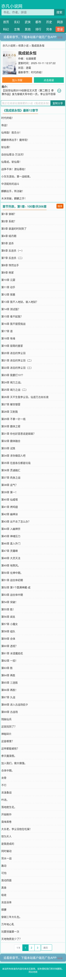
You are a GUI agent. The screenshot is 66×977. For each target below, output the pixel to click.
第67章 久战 (8, 697)
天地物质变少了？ (11, 939)
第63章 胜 (7, 668)
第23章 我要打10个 (12, 375)
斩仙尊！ (6, 147)
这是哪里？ (7, 741)
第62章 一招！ (9, 660)
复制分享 (58, 103)
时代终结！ (37, 72)
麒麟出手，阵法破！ (12, 191)
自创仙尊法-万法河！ (13, 154)
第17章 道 (7, 331)
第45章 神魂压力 (10, 536)
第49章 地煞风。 (10, 565)
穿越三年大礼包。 (11, 917)
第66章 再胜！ (9, 690)
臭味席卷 (6, 821)
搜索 (59, 12)
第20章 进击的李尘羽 (13, 353)
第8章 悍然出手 (10, 265)
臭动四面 (6, 880)
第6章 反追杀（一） (12, 250)
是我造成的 (7, 843)
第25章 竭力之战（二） (14, 389)
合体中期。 (7, 770)
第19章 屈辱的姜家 (12, 345)
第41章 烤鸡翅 (9, 507)
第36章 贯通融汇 (10, 470)
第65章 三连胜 (9, 682)
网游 (60, 22)
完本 (49, 29)
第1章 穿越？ (8, 214)
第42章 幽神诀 (9, 514)
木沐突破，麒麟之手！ (14, 198)
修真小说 (23, 45)
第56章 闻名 (8, 616)
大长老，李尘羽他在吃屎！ (16, 829)
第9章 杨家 (7, 272)
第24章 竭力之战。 (12, 382)
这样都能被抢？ (10, 748)
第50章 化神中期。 (12, 572)
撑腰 (3, 909)
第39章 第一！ (9, 492)
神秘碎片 (6, 734)
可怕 (3, 873)
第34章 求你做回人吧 (13, 455)
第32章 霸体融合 (10, 441)
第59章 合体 (8, 638)
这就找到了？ (9, 726)
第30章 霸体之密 (10, 426)
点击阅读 (49, 80)
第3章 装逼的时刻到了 (14, 228)
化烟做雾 (31, 58)
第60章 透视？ (9, 646)
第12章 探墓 (8, 294)
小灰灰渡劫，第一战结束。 (16, 176)
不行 (3, 785)
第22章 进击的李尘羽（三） (17, 367)
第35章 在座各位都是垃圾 (16, 463)
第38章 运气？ (9, 485)
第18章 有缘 (8, 338)
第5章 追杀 (7, 243)
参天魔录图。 (9, 756)
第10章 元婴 (8, 280)
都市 (38, 22)
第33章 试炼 (8, 448)
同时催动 (6, 851)
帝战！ (5, 125)
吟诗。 (5, 799)
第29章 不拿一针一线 (13, 419)
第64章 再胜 (8, 675)
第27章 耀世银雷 (10, 404)
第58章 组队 (8, 631)
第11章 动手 (8, 287)
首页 (6, 22)
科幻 (6, 29)
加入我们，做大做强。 (14, 763)
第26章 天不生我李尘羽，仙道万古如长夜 (25, 397)
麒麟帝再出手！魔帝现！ (15, 140)
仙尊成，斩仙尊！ (11, 161)
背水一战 (6, 858)
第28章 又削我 (9, 411)
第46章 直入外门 (10, 543)
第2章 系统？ (8, 221)
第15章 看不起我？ (12, 316)
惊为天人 (6, 836)
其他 (28, 29)
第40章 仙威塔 (9, 499)
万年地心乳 (7, 924)
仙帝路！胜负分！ (11, 132)
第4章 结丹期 (8, 236)
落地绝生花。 (9, 807)
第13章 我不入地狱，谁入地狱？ (19, 302)
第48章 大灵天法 (10, 558)
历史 (49, 22)
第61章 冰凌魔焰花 (12, 653)
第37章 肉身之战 (10, 477)
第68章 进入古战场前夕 (14, 704)
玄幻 (17, 22)
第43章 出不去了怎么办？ (16, 521)
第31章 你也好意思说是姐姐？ (18, 433)
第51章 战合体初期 (12, 580)
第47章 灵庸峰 (9, 550)
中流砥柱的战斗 (10, 183)
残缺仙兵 (6, 719)
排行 (38, 29)
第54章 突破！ (9, 602)
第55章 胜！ (8, 609)
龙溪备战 (6, 792)
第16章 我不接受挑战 (13, 323)
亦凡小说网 (11, 6)
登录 (60, 29)
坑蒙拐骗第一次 (10, 931)
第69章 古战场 (9, 712)
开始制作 (6, 814)
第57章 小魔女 (9, 624)
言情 (17, 29)
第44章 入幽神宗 (10, 529)
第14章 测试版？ (10, 309)
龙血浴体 (6, 902)
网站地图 (33, 971)
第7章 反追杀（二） (12, 258)
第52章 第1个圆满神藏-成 (15, 587)
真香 (3, 887)
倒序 (60, 206)
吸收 (3, 895)
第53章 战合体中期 (12, 594)
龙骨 (3, 777)
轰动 (3, 865)
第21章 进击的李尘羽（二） (17, 360)
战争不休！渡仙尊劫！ (14, 169)
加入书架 (17, 80)
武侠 (28, 22)
